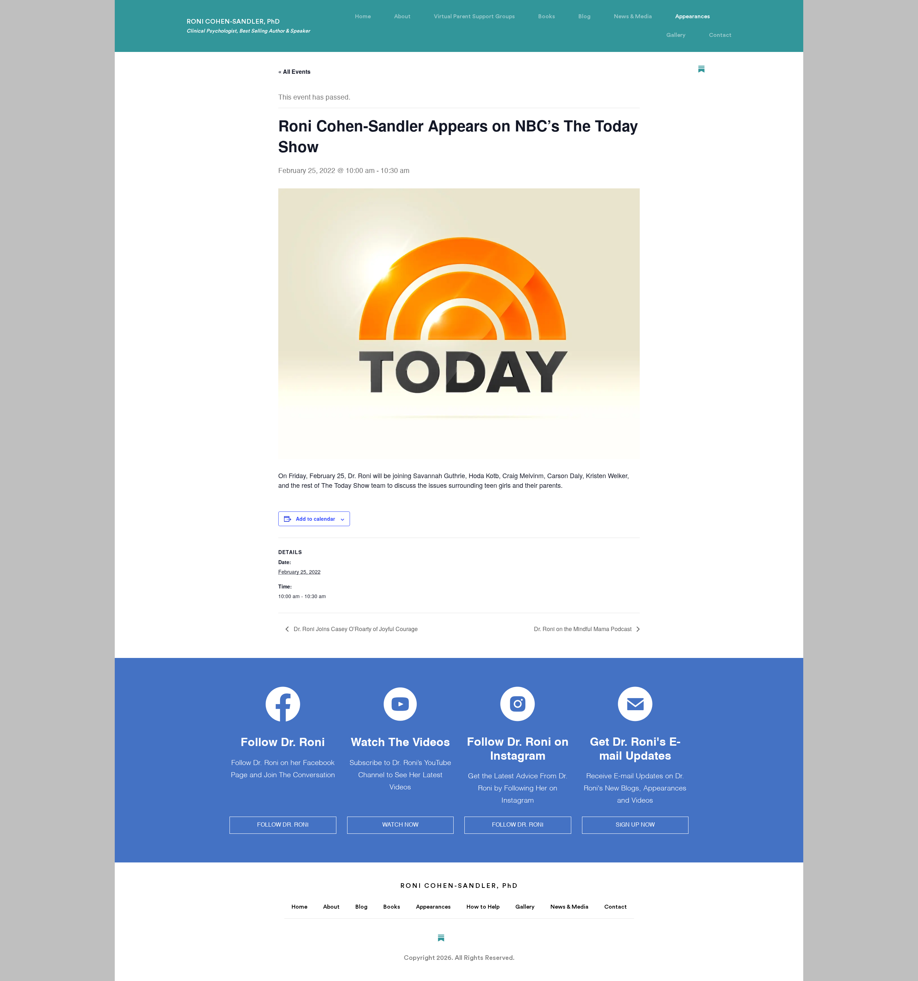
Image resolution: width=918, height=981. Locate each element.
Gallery (676, 35)
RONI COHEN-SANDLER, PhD (248, 26)
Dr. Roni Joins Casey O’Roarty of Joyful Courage (355, 629)
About (402, 16)
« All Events (294, 71)
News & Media (633, 16)
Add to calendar (315, 518)
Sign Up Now (635, 825)
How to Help (483, 907)
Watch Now (400, 825)
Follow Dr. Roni (282, 825)
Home (363, 16)
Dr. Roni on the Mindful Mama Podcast (583, 629)
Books (546, 16)
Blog (584, 16)
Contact (720, 35)
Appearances (692, 16)
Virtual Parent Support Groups (474, 16)
